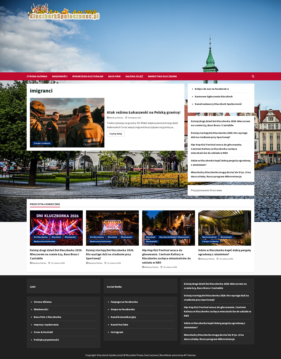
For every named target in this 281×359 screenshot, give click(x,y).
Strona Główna (37, 76)
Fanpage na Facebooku (124, 301)
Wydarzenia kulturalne (87, 76)
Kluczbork (56, 237)
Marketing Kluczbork (162, 76)
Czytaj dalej (117, 134)
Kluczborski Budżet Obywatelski (174, 237)
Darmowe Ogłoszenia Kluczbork (214, 96)
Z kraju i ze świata (42, 143)
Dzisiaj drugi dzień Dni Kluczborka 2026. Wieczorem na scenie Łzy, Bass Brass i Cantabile (56, 254)
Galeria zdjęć (134, 76)
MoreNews (165, 355)
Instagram (117, 332)
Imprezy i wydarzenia (46, 324)
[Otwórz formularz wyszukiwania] (253, 76)
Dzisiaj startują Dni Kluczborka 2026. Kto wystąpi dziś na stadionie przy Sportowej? (110, 254)
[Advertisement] (139, 44)
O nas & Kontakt (43, 332)
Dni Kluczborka (41, 237)
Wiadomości (59, 76)
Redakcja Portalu (116, 117)
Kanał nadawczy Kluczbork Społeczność (218, 104)
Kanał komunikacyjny (123, 317)
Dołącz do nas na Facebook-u (212, 88)
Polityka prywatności (46, 339)
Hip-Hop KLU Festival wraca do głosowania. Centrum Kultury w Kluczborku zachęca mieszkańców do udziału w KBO (216, 148)
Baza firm (114, 76)
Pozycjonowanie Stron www (206, 190)
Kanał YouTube (119, 324)
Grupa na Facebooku (123, 309)
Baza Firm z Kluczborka (47, 317)
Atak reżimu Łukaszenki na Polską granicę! (67, 122)
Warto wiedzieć (209, 237)
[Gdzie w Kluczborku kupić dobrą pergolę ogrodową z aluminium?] (224, 228)
